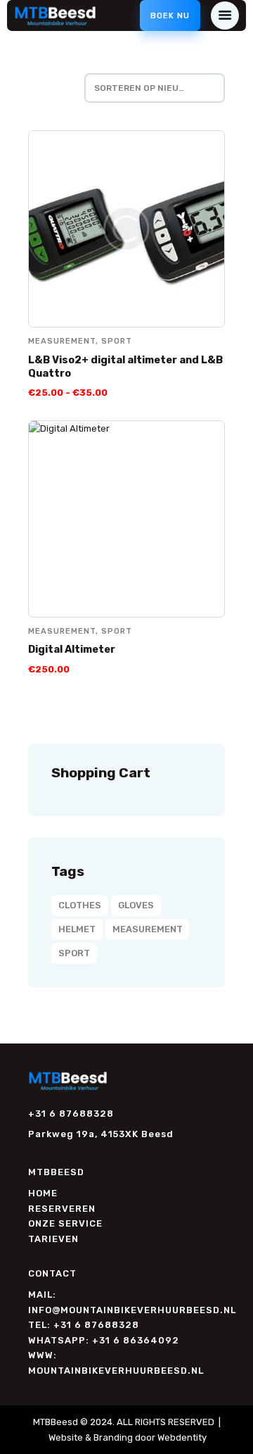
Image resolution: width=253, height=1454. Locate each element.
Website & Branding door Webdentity (127, 1437)
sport (116, 341)
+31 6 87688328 (71, 1113)
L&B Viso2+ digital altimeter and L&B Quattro (125, 366)
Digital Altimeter (71, 649)
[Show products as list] (59, 88)
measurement (62, 341)
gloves (136, 905)
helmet (77, 929)
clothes (79, 905)
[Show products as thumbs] (33, 88)
